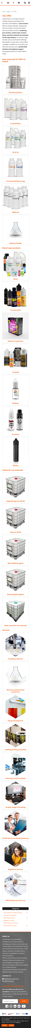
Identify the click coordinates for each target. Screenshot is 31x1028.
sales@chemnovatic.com (11, 979)
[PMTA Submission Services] (15, 873)
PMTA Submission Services (15, 900)
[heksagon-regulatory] (15, 842)
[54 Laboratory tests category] (15, 753)
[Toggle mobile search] (25, 3)
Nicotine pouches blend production (15, 691)
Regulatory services (15, 869)
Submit (24, 1001)
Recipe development (15, 721)
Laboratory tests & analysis (15, 778)
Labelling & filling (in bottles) (15, 750)
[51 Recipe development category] (15, 695)
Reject (11, 1025)
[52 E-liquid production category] (15, 633)
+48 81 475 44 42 (9, 981)
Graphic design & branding (15, 807)
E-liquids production (15, 659)
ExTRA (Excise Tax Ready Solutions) (16, 838)
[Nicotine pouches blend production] (15, 662)
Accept (4, 1025)
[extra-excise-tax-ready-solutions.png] (15, 811)
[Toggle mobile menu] (29, 3)
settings (18, 1022)
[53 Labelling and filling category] (15, 724)
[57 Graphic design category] (15, 782)
